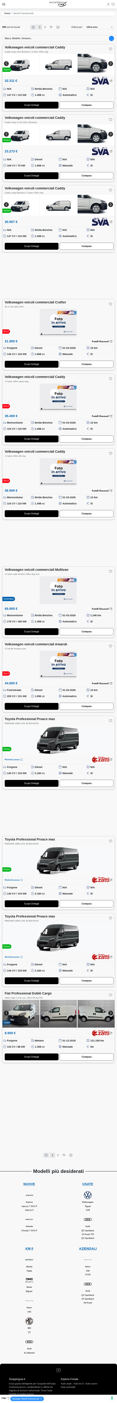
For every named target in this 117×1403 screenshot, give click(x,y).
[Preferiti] (113, 4)
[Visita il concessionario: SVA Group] (100, 81)
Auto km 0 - (79, 1383)
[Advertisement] (58, 276)
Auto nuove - (91, 1383)
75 (51, 27)
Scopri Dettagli (31, 105)
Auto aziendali (68, 1387)
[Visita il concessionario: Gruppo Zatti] (100, 759)
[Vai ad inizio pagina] (58, 1370)
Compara (87, 105)
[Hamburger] (3, 4)
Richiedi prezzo (12, 759)
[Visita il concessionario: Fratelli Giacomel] (100, 341)
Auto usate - (67, 1383)
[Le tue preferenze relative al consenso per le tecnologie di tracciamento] (112, 1398)
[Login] (108, 4)
